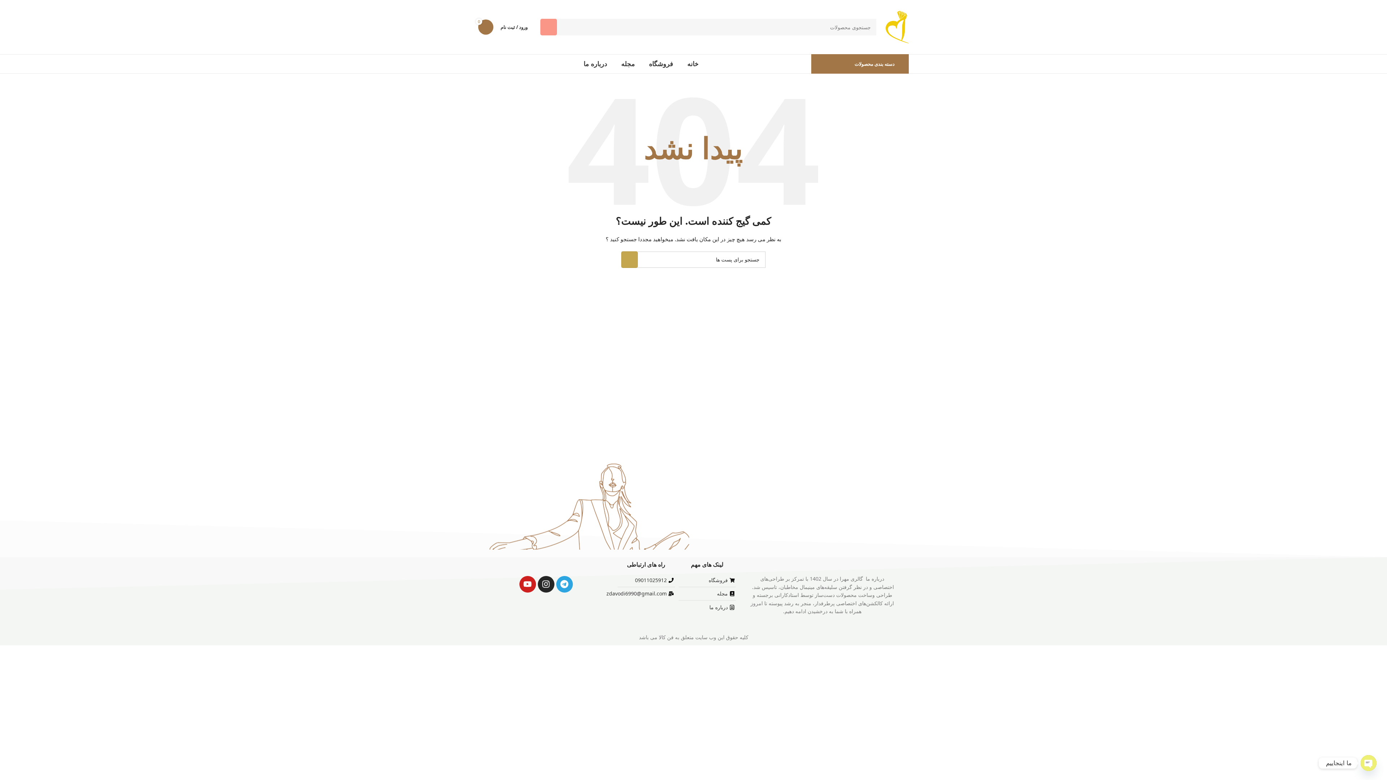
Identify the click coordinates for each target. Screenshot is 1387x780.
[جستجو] (548, 27)
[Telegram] (564, 584)
